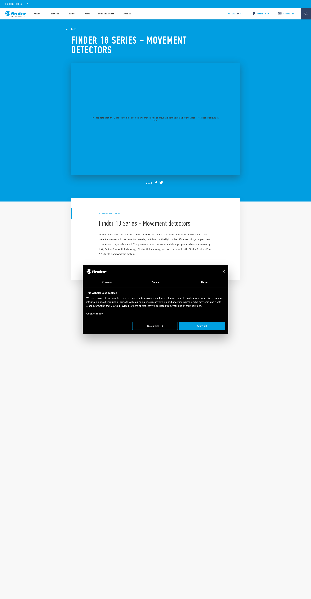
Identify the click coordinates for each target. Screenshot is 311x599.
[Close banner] (224, 271)
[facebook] (157, 182)
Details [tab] (156, 282)
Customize (153, 325)
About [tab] (204, 282)
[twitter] (162, 182)
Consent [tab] (107, 282)
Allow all (202, 325)
